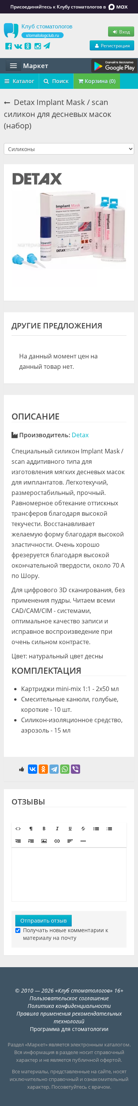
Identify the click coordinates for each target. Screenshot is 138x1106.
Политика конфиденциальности (69, 1005)
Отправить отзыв (43, 920)
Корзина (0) (99, 81)
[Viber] (75, 769)
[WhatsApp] (64, 769)
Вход (124, 31)
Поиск (60, 81)
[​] (69, 874)
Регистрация (115, 45)
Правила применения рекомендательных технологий (69, 1017)
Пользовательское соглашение (69, 998)
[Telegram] (54, 769)
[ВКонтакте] (32, 769)
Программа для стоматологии (69, 1029)
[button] (18, 829)
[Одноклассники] (43, 769)
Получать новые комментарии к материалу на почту (65, 933)
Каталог (22, 81)
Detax (80, 435)
